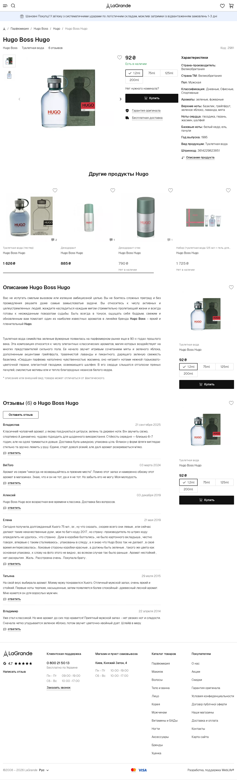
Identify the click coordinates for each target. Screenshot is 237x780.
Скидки (197, 680)
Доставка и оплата (205, 721)
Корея (156, 704)
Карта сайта (200, 737)
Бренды (157, 745)
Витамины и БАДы (165, 721)
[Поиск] (13, 6)
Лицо (155, 696)
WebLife (227, 770)
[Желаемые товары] (222, 6)
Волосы (157, 680)
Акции (196, 672)
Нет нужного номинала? (142, 88)
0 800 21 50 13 (58, 663)
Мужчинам (159, 712)
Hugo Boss (41, 29)
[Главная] (4, 28)
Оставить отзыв (21, 415)
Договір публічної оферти (209, 704)
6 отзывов (56, 48)
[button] (231, 6)
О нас (196, 663)
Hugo (56, 29)
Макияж (157, 672)
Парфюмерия (20, 29)
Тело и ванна (161, 688)
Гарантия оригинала (206, 688)
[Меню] (5, 5)
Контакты (198, 729)
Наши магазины (203, 712)
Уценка (156, 753)
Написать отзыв (14, 672)
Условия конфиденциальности (213, 696)
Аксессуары (160, 737)
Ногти (156, 729)
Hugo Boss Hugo (14, 253)
